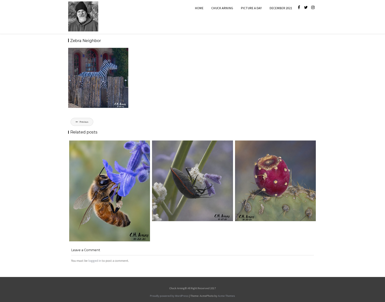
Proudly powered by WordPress (169, 296)
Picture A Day (251, 8)
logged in (94, 261)
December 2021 (281, 8)
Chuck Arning (222, 8)
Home (199, 8)
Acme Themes (226, 296)
